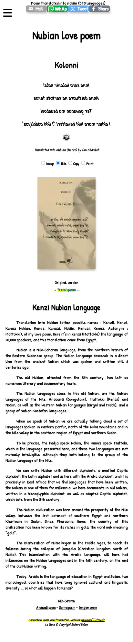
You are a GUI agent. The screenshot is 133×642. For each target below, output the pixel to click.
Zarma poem (67, 607)
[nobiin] (78, 8)
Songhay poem (88, 607)
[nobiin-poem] (36, 8)
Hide (63, 163)
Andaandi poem (46, 607)
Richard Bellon (79, 624)
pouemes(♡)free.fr (93, 620)
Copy (76, 163)
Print (90, 163)
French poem (67, 289)
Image (50, 163)
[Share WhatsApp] (57, 8)
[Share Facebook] (99, 8)
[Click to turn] (66, 137)
